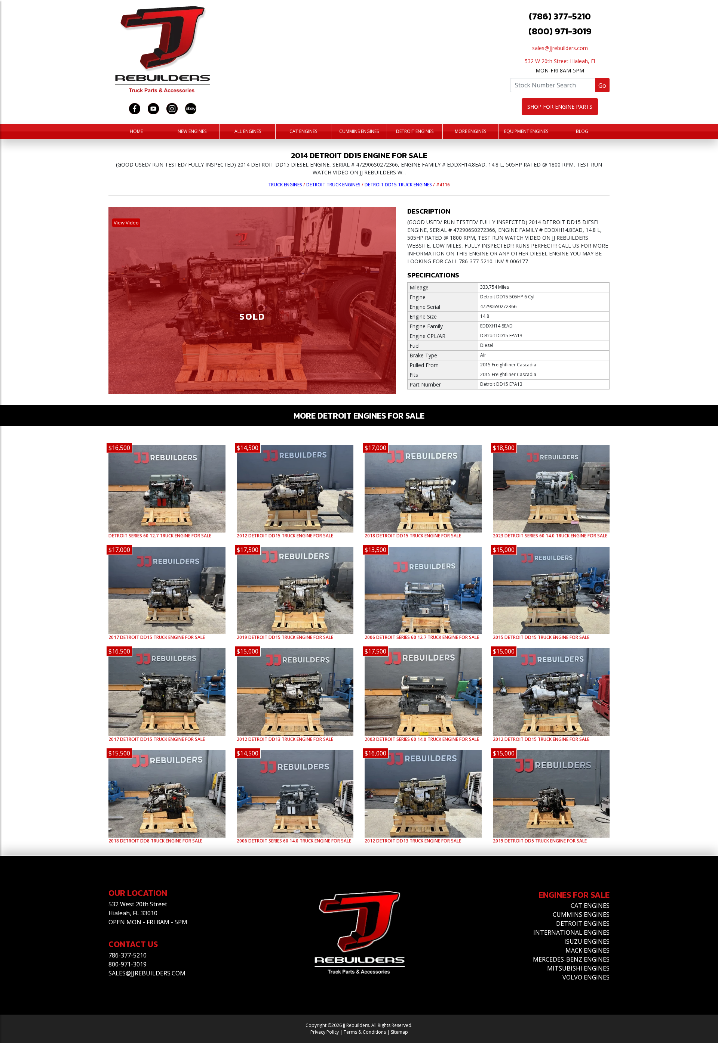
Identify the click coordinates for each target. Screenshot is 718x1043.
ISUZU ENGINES (587, 941)
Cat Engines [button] (303, 131)
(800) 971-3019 (560, 31)
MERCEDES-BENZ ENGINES (571, 959)
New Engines (192, 131)
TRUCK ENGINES (285, 184)
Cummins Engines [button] (359, 131)
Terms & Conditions (365, 1032)
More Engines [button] (470, 131)
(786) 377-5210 (560, 16)
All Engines (247, 131)
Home (136, 131)
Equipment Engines (526, 131)
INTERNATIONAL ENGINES (571, 932)
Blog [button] (582, 131)
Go (602, 85)
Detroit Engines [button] (414, 131)
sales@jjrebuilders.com (560, 48)
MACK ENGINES (587, 950)
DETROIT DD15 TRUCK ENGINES (398, 184)
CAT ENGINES (590, 905)
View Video (126, 222)
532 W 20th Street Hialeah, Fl (560, 61)
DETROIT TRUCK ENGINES (333, 184)
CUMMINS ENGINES (581, 914)
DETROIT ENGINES (583, 923)
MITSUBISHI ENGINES (578, 968)
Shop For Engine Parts (559, 106)
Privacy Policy (324, 1032)
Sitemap (399, 1032)
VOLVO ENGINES (586, 977)
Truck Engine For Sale (159, 536)
